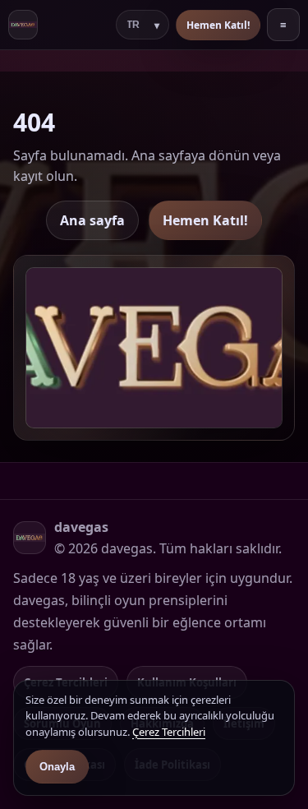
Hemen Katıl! (218, 25)
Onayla (57, 766)
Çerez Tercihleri (168, 731)
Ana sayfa (92, 220)
